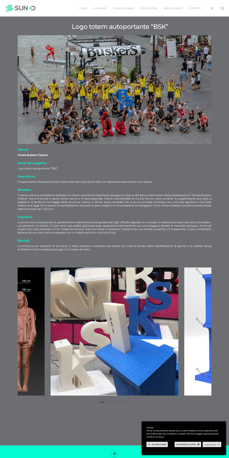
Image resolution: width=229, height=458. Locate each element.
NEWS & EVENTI (173, 8)
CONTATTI (195, 8)
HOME (83, 8)
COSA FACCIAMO (123, 8)
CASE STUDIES (148, 8)
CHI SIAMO (100, 8)
